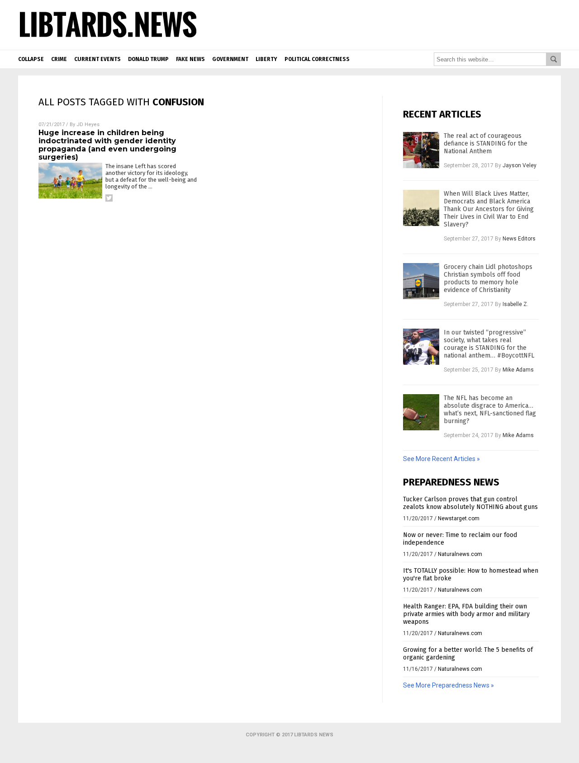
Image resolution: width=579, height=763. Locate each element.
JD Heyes (88, 124)
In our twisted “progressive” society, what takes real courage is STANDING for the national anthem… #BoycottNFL (489, 344)
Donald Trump (148, 59)
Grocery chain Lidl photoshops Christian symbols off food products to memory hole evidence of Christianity (488, 278)
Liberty (266, 59)
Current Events (97, 59)
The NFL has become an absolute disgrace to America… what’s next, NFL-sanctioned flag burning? (490, 409)
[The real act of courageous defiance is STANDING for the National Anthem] (421, 150)
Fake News (190, 59)
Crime (59, 59)
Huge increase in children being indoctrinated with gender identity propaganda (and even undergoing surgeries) (107, 144)
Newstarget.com (458, 518)
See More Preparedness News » (448, 685)
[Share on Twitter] (109, 198)
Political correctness (317, 59)
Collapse (31, 59)
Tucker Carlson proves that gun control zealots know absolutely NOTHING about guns (470, 503)
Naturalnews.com (460, 554)
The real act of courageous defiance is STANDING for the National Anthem (485, 143)
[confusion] (108, 38)
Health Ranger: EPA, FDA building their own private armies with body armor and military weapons (466, 614)
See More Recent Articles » (441, 458)
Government (230, 59)
